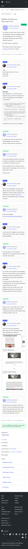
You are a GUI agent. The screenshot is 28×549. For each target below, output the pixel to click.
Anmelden (5, 49)
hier (17, 72)
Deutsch (6, 531)
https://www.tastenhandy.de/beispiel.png (12, 216)
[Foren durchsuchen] (15, 14)
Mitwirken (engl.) (19, 507)
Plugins (16, 500)
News (2, 498)
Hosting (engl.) (4, 500)
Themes (7, 9)
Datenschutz (4, 502)
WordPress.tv (5, 514)
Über (2, 496)
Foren (2, 5)
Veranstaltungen (18, 509)
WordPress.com (5, 518)
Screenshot (18, 194)
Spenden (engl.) (19, 511)
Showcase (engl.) (19, 496)
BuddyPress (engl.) (6, 525)
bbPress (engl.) (5, 523)
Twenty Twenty (5, 435)
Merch (17, 514)
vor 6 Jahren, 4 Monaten (13, 28)
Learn (2, 507)
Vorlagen (17, 502)
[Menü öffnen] (26, 2)
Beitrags (10, 95)
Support (3, 509)
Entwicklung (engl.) (5, 511)
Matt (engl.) (4, 520)
